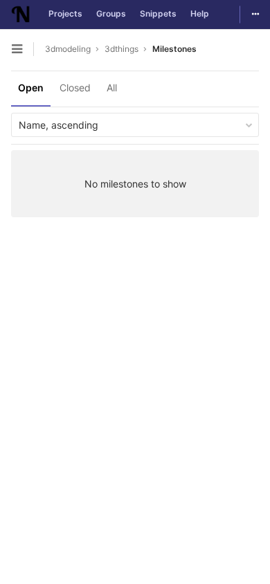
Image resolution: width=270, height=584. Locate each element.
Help (199, 13)
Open (31, 87)
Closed (75, 87)
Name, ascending (58, 125)
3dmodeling (68, 49)
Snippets (158, 13)
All (112, 87)
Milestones (174, 49)
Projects (65, 13)
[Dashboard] (21, 14)
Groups (111, 13)
